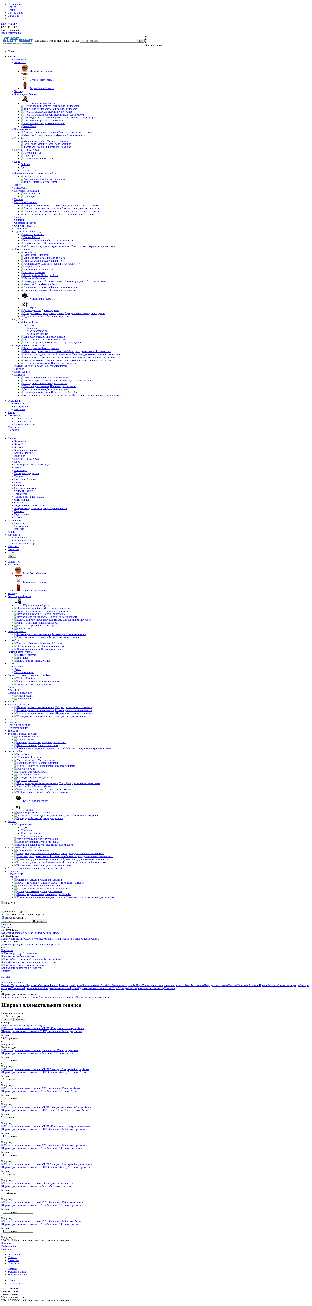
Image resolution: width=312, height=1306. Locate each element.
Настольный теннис (25, 202)
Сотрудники (21, 406)
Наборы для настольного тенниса (20, 997)
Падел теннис (22, 371)
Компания (7, 1243)
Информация (8, 1246)
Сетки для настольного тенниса (93, 997)
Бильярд (18, 91)
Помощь (6, 1249)
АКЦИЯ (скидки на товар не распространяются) (41, 366)
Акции (11, 412)
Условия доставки (24, 421)
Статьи (12, 1280)
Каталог (12, 56)
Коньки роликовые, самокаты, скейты (35, 173)
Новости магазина (15, 917)
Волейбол (19, 138)
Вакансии (19, 409)
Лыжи (17, 184)
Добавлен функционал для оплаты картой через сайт (30, 944)
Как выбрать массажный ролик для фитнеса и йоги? (30, 962)
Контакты (13, 429)
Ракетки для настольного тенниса (57, 997)
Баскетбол (20, 62)
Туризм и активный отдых (29, 231)
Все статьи (7, 950)
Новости (19, 403)
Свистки (19, 219)
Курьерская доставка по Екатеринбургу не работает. (30, 932)
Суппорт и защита (24, 225)
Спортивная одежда (25, 222)
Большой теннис (23, 129)
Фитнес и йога (22, 249)
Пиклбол (19, 368)
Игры (17, 161)
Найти (12, 556)
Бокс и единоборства (26, 94)
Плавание (19, 374)
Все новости (8, 927)
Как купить (14, 415)
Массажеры (20, 187)
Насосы (18, 199)
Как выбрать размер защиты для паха (22, 967)
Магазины (13, 427)
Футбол (18, 319)
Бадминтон (20, 59)
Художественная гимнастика (30, 345)
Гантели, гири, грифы (26, 149)
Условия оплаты (23, 418)
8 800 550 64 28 (9, 24)
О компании (14, 400)
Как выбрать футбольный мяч (17, 956)
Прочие (18, 217)
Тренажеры (20, 228)
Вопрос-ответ (15, 1283)
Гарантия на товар (24, 424)
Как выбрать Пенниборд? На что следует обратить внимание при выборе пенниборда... (50, 938)
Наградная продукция (26, 190)
